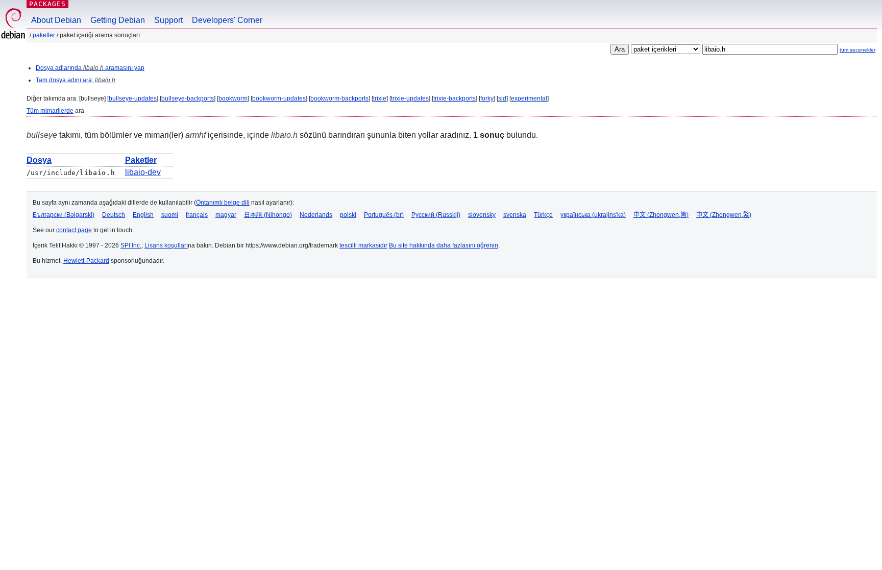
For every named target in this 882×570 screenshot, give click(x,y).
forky (487, 98)
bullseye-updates (133, 98)
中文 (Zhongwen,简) (661, 214)
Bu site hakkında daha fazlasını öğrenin (443, 245)
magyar (225, 214)
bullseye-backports (187, 98)
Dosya (39, 160)
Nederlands (316, 214)
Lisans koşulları (166, 245)
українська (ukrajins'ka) (593, 214)
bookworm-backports (339, 98)
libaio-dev (143, 172)
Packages (47, 4)
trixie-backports (454, 98)
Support (168, 20)
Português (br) (384, 214)
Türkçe (543, 214)
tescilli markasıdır (363, 245)
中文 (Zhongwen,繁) (723, 214)
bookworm (233, 98)
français (197, 214)
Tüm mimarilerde (50, 110)
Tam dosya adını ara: (75, 80)
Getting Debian (117, 20)
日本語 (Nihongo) (268, 214)
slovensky (482, 214)
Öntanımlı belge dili (223, 202)
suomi (169, 214)
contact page (74, 230)
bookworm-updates (279, 98)
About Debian (56, 20)
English (143, 214)
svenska (514, 214)
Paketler (44, 35)
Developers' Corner (227, 20)
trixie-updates (410, 98)
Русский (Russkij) (435, 214)
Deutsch (113, 214)
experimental (529, 98)
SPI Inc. (130, 245)
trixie (379, 98)
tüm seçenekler (857, 50)
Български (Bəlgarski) (63, 214)
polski (348, 214)
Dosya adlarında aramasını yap (90, 67)
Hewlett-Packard (86, 260)
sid (502, 98)
